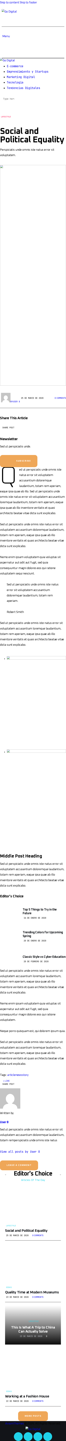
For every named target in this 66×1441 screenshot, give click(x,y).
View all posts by (20, 1152)
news (18, 1075)
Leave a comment (19, 1165)
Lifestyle (6, 117)
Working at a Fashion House (27, 1396)
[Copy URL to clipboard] (55, 429)
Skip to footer (28, 2)
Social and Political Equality (26, 1230)
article (11, 1075)
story (25, 1075)
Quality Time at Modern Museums (32, 1292)
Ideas (9, 1287)
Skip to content (9, 2)
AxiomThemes (14, 1423)
